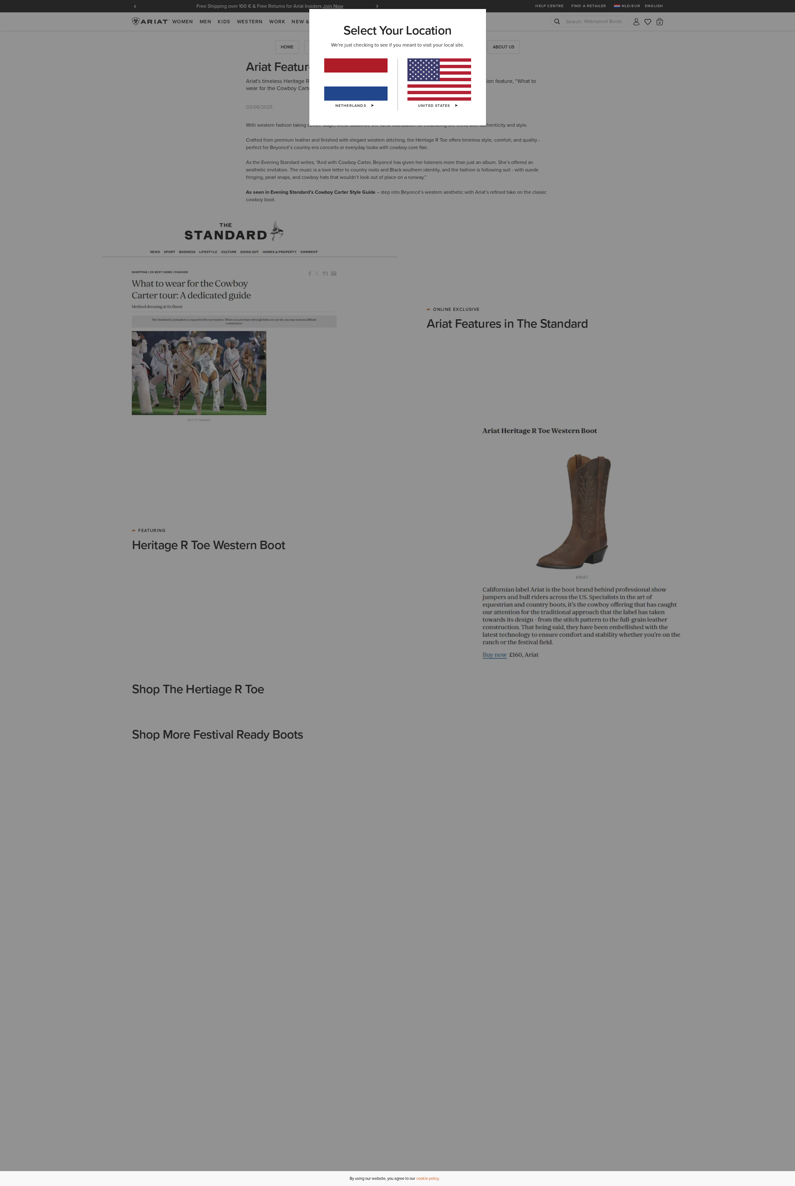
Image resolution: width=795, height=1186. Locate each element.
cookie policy (427, 1178)
